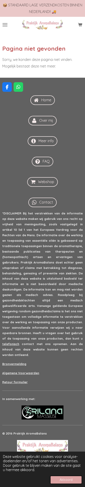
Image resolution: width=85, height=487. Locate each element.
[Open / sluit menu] (5, 25)
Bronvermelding (14, 364)
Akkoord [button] (66, 480)
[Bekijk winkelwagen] (80, 25)
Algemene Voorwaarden (20, 373)
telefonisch (10, 344)
